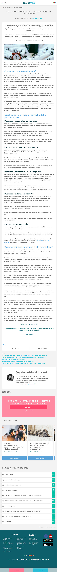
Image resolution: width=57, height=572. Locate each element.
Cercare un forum (33, 538)
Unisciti (28, 407)
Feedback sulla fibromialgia (13, 485)
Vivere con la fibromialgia (12, 480)
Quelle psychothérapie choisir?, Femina (13, 359)
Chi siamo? (5, 537)
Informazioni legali (20, 542)
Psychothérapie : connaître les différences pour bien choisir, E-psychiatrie (23, 363)
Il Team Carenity (6, 540)
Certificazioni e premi (21, 537)
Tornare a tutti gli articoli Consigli (13, 7)
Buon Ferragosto (10, 506)
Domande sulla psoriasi (12, 490)
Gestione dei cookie (20, 546)
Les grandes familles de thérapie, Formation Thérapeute (18, 361)
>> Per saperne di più (29, 384)
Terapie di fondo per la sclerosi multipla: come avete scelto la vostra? (25, 500)
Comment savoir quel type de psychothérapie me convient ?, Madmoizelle (23, 357)
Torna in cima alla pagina (47, 527)
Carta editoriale (19, 538)
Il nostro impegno (7, 551)
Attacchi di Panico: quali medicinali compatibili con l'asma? (23, 511)
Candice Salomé (37, 18)
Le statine (8, 521)
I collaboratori (6, 544)
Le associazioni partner (8, 543)
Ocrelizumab (9, 474)
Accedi (41, 570)
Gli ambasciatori (6, 542)
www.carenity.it (12, 559)
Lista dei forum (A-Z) (33, 542)
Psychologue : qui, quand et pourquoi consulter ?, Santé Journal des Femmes (24, 355)
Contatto (18, 547)
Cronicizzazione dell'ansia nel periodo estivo (18, 516)
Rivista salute (32, 537)
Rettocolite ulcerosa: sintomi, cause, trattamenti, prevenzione (23, 495)
